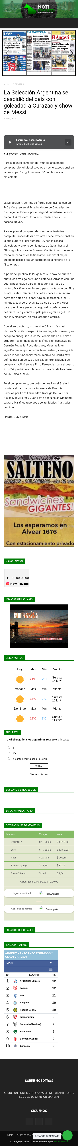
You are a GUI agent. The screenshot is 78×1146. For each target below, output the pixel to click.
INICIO (10, 1135)
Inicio (6, 84)
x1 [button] (68, 142)
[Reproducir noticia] (10, 142)
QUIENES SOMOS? (26, 1135)
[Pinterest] (24, 126)
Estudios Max (61, 1141)
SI (13, 748)
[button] (6, 23)
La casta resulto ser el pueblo (30, 759)
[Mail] (39, 1121)
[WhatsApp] (32, 126)
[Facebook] (7, 126)
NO (14, 753)
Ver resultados (39, 774)
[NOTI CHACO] (39, 9)
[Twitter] (15, 126)
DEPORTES (18, 84)
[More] (41, 126)
